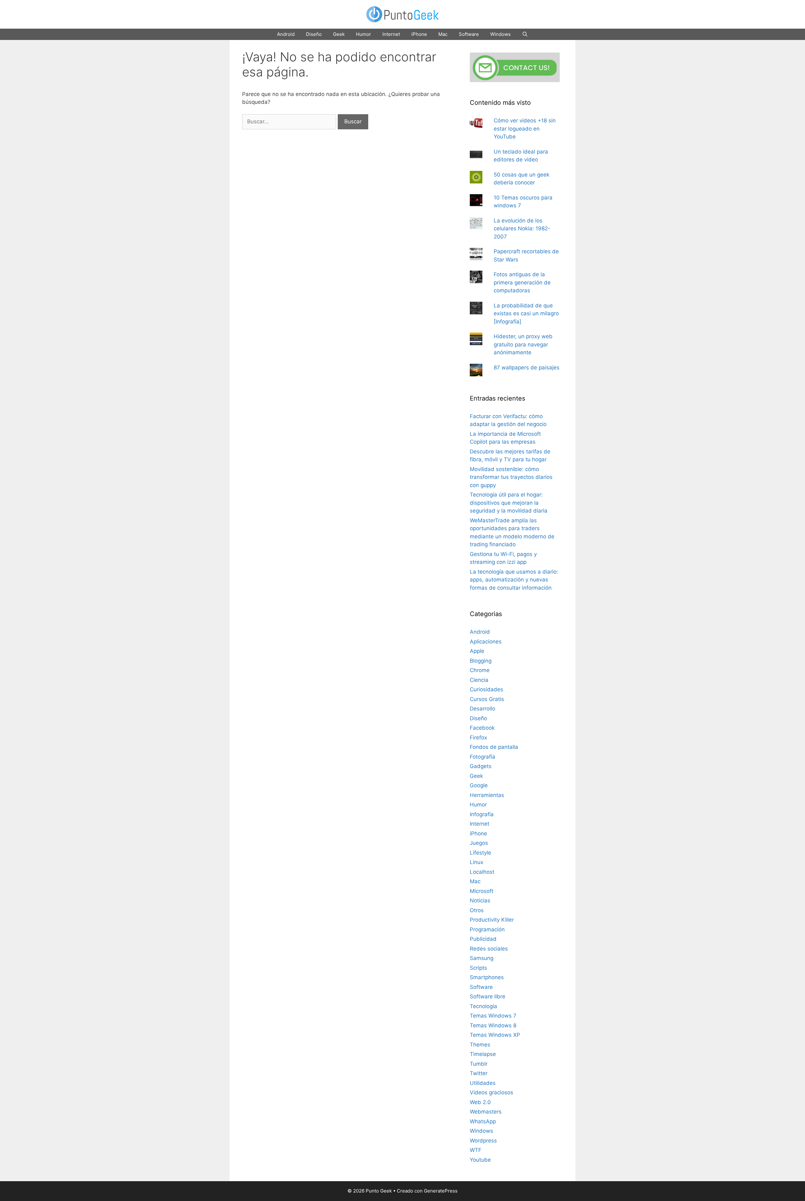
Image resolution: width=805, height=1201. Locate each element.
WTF (475, 1150)
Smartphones (487, 977)
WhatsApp (483, 1121)
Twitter (478, 1073)
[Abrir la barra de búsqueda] (525, 34)
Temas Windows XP (495, 1035)
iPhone (419, 34)
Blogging (480, 661)
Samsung (481, 958)
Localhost (482, 872)
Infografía (482, 814)
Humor (363, 34)
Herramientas (487, 795)
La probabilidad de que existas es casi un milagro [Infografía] (526, 313)
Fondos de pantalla (494, 747)
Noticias (480, 900)
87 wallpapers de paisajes (526, 367)
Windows (500, 34)
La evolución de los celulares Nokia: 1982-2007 (522, 228)
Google (479, 785)
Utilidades (483, 1083)
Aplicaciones (486, 641)
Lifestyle (480, 853)
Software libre (487, 996)
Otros (477, 910)
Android (286, 34)
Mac (442, 34)
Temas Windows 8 (493, 1025)
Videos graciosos (491, 1092)
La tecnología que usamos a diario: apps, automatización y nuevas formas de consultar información (514, 580)
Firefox (478, 737)
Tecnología (483, 1006)
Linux (476, 862)
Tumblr (478, 1064)
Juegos (479, 843)
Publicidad (483, 939)
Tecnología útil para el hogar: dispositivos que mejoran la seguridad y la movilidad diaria (508, 502)
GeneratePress (441, 1191)
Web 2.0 (480, 1102)
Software (469, 34)
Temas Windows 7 (493, 1016)
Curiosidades (486, 689)
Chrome (480, 670)
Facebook (482, 728)
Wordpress (483, 1140)
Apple (477, 651)
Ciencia (479, 680)
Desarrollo (482, 708)
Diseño (314, 34)
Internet (391, 34)
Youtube (480, 1160)
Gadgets (480, 766)
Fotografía (482, 757)
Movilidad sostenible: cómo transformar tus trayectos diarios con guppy (511, 477)
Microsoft (481, 891)
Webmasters (486, 1111)
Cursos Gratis (487, 699)
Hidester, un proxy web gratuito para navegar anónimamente (523, 344)
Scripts (478, 968)
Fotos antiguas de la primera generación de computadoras (522, 282)
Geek (339, 34)
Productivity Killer (492, 920)
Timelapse (483, 1054)
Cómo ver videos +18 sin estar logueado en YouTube (525, 128)
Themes (480, 1044)
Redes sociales (489, 949)
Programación (487, 929)
